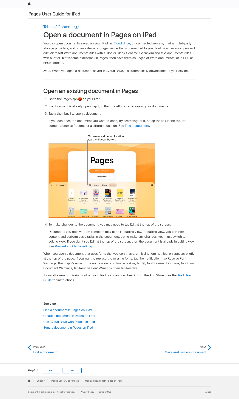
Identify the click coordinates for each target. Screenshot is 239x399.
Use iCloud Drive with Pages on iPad (69, 322)
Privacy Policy (87, 392)
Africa (208, 392)
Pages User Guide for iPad (54, 14)
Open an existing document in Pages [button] (90, 90)
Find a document (137, 126)
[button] (61, 26)
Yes (50, 370)
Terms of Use (104, 392)
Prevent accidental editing (73, 246)
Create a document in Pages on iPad (69, 316)
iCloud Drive (121, 43)
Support (41, 381)
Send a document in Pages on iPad (68, 327)
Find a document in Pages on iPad (67, 310)
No (72, 370)
